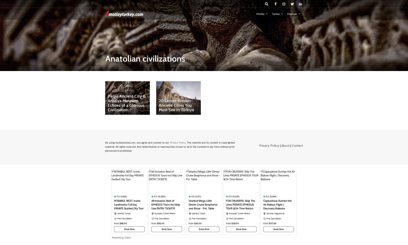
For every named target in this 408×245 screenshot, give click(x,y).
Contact (297, 145)
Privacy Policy (178, 142)
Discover (292, 13)
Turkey (276, 13)
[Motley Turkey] (124, 13)
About (285, 145)
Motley (260, 13)
